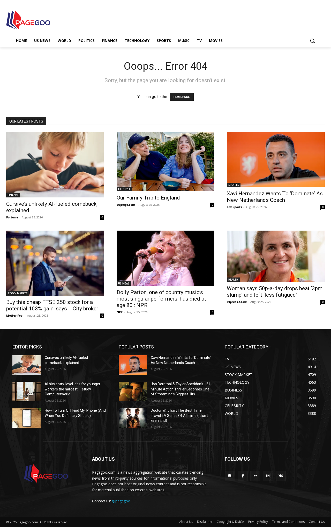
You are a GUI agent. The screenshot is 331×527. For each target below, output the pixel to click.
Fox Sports (234, 207)
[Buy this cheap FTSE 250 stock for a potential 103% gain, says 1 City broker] (55, 263)
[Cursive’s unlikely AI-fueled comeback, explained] (55, 164)
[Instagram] (268, 476)
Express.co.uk (237, 302)
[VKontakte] (281, 476)
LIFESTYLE (124, 189)
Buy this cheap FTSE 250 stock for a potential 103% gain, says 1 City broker (52, 305)
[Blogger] (230, 476)
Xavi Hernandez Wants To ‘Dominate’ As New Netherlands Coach (275, 196)
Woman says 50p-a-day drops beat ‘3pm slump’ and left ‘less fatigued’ (274, 291)
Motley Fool (15, 315)
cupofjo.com (126, 204)
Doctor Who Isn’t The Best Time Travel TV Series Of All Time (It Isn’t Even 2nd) (179, 415)
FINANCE (13, 195)
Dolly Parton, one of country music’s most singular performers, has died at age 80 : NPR (161, 298)
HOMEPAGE (182, 97)
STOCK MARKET (18, 293)
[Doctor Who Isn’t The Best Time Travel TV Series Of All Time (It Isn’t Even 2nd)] (133, 418)
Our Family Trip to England (148, 198)
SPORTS (233, 185)
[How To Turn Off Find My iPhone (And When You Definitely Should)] (26, 418)
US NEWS (124, 283)
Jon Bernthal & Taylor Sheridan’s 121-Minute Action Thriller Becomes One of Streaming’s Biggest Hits (181, 389)
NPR (120, 312)
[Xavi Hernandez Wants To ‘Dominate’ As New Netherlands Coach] (276, 159)
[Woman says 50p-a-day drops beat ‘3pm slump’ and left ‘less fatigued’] (276, 256)
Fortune (12, 217)
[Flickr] (255, 476)
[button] (312, 40)
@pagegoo (121, 500)
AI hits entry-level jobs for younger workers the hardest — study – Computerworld (72, 389)
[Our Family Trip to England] (166, 161)
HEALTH (233, 279)
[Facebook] (243, 476)
